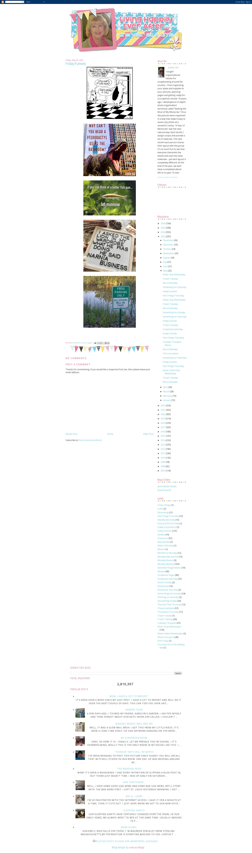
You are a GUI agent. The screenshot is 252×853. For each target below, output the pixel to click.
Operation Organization (169, 567)
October (167, 249)
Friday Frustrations (167, 527)
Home (110, 434)
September (169, 253)
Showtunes (163, 586)
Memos (161, 549)
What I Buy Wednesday (174, 274)
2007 (163, 470)
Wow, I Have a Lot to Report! (129, 696)
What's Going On (166, 637)
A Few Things (164, 505)
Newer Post (71, 434)
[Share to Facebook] (106, 343)
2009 (163, 462)
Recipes (161, 571)
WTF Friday (163, 640)
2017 (163, 427)
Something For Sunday (174, 312)
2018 (163, 422)
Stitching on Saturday (168, 597)
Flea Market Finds (166, 519)
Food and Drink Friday (168, 523)
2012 (163, 449)
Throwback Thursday (168, 611)
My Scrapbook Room (134, 737)
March (166, 391)
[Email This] (98, 343)
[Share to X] (103, 343)
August (167, 257)
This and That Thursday (169, 604)
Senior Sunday (165, 582)
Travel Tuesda (165, 615)
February (168, 395)
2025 (163, 227)
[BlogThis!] (101, 343)
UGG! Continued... (134, 782)
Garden (161, 534)
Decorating (163, 512)
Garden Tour (134, 709)
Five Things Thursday (173, 295)
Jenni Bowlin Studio (167, 486)
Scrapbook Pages (166, 575)
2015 (163, 436)
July (165, 262)
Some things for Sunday (169, 593)
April (165, 387)
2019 (163, 418)
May (165, 270)
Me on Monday (170, 282)
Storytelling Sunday (167, 600)
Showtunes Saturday (168, 589)
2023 (163, 236)
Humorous (163, 538)
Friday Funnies (170, 291)
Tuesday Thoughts (167, 623)
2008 (163, 466)
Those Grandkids (166, 608)
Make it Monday (165, 545)
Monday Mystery (166, 564)
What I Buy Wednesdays (169, 626)
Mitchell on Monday (167, 553)
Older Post (148, 434)
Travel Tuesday (170, 278)
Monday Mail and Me (168, 556)
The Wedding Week (129, 768)
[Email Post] (95, 343)
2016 (163, 431)
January (167, 400)
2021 (163, 409)
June (165, 266)
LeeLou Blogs (136, 847)
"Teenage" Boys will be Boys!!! (134, 751)
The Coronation (170, 353)
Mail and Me (164, 541)
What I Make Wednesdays (170, 633)
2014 (163, 440)
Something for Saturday (174, 287)
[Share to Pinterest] (108, 343)
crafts (160, 508)
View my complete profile (167, 177)
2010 (163, 457)
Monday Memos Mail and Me (134, 723)
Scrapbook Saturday (173, 329)
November (168, 244)
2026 (163, 223)
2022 (163, 405)
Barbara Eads (173, 68)
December (168, 240)
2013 (163, 444)
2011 (163, 453)
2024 (163, 232)
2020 (163, 414)
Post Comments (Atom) (90, 440)
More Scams (128, 827)
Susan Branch (164, 490)
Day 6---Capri (134, 796)
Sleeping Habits (134, 810)
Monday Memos (165, 560)
